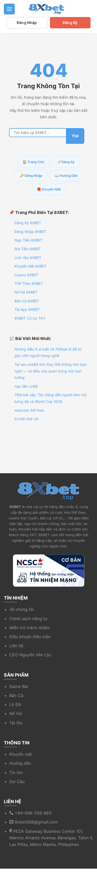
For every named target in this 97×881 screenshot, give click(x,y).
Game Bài (18, 686)
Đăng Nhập (27, 22)
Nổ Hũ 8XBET (26, 292)
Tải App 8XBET (27, 309)
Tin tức (16, 772)
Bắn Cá (16, 695)
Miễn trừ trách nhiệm (29, 627)
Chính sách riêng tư (28, 618)
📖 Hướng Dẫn (66, 175)
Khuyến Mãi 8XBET (30, 266)
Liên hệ (16, 645)
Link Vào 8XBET (27, 257)
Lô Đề (15, 704)
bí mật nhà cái (26, 419)
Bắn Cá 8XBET (26, 301)
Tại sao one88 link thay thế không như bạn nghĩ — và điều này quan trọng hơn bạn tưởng (50, 371)
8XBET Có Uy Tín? (29, 318)
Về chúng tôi (21, 609)
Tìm (75, 136)
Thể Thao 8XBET (28, 283)
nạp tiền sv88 (26, 386)
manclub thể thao (29, 410)
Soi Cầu (17, 781)
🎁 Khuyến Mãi (49, 189)
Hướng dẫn (20, 763)
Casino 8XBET (26, 275)
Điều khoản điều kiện (29, 636)
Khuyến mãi (20, 754)
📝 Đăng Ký (65, 162)
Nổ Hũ (15, 713)
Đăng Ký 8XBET (27, 223)
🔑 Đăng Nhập (31, 175)
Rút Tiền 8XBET (27, 249)
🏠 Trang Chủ (33, 162)
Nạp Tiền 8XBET (28, 240)
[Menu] (9, 9)
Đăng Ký (70, 22)
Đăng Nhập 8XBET (30, 231)
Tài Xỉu (15, 722)
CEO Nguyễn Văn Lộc (30, 654)
